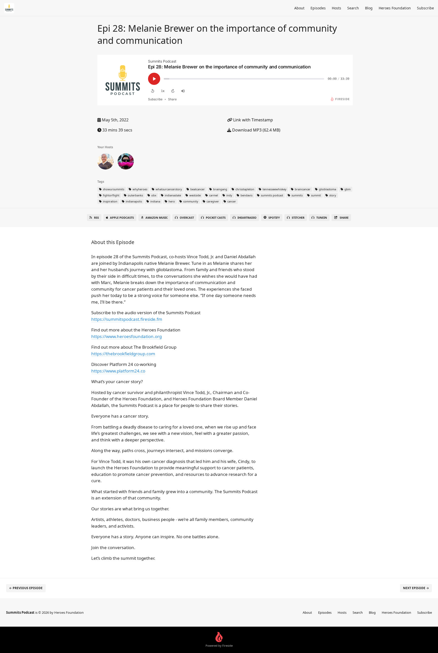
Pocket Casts (216, 217)
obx (153, 195)
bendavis (246, 195)
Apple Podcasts (122, 217)
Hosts (336, 8)
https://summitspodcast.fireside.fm (126, 319)
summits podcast (271, 195)
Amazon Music (156, 217)
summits (297, 195)
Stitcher (298, 217)
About (299, 8)
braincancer (302, 189)
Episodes (318, 8)
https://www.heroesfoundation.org (126, 336)
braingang (219, 189)
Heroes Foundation (395, 8)
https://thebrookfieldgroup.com (123, 354)
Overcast (187, 217)
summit (315, 195)
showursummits (113, 189)
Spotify (274, 217)
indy (229, 195)
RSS (96, 217)
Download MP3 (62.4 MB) (255, 130)
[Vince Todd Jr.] (105, 162)
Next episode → (416, 588)
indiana (155, 201)
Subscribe (425, 8)
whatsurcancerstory (168, 189)
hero (171, 201)
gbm (347, 189)
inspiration (109, 201)
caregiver (212, 201)
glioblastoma (327, 189)
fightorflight (110, 195)
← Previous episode (26, 588)
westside (195, 195)
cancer (231, 201)
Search (353, 8)
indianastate (172, 195)
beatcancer (197, 189)
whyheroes (139, 189)
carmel (213, 195)
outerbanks (135, 195)
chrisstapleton (244, 189)
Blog (369, 8)
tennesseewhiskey (274, 189)
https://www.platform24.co (118, 371)
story (332, 195)
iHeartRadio (247, 217)
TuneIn (321, 217)
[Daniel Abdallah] (126, 162)
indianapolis (133, 201)
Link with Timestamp (252, 120)
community (190, 201)
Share (344, 217)
